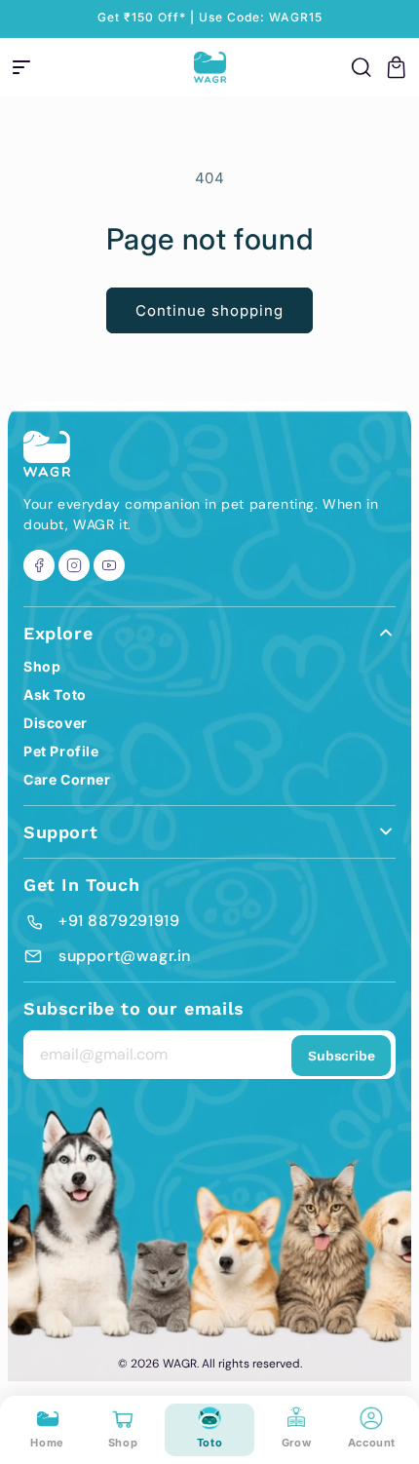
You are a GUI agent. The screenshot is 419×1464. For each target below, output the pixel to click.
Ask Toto (55, 694)
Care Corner (67, 779)
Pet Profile (61, 751)
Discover (55, 722)
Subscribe (341, 1055)
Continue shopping (209, 310)
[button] (21, 67)
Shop (41, 666)
